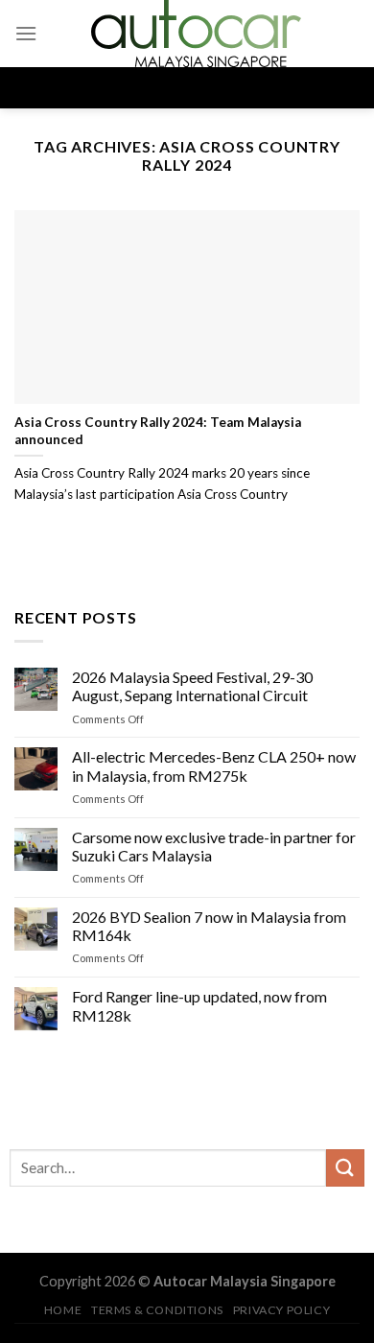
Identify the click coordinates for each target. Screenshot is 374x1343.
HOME (63, 1310)
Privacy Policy (282, 1310)
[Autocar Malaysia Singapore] (195, 33)
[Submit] (345, 1168)
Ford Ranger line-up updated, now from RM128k (199, 1005)
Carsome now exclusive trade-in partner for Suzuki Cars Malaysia (214, 845)
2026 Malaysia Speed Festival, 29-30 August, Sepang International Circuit (192, 686)
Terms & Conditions (157, 1310)
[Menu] (25, 33)
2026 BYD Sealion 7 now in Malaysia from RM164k (209, 925)
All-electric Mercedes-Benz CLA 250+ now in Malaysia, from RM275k (214, 765)
